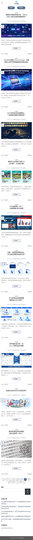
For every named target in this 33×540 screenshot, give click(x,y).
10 (18, 479)
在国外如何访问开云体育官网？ (16, 390)
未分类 (16, 12)
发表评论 (30, 53)
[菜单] (2, 3)
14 (9, 482)
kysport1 (23, 21)
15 (13, 482)
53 (20, 482)
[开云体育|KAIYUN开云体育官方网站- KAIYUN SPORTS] (16, 3)
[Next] (24, 482)
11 (21, 479)
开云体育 (21, 537)
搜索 (2, 487)
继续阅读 (16, 48)
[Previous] (3, 479)
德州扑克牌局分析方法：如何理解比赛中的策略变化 (16, 516)
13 (29, 479)
